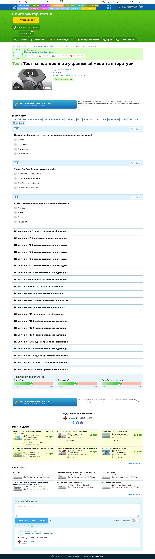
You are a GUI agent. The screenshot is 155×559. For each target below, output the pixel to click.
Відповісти (23, 544)
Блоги (21, 2)
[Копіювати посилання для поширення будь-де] (73, 422)
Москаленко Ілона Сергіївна (38, 52)
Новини (15, 2)
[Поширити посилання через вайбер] (81, 422)
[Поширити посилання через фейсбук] (77, 422)
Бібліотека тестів (28, 46)
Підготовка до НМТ (55, 1)
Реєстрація (132, 7)
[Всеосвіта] (14, 7)
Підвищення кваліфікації (35, 2)
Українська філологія (45, 46)
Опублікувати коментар (31, 520)
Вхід (124, 7)
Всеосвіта (16, 46)
